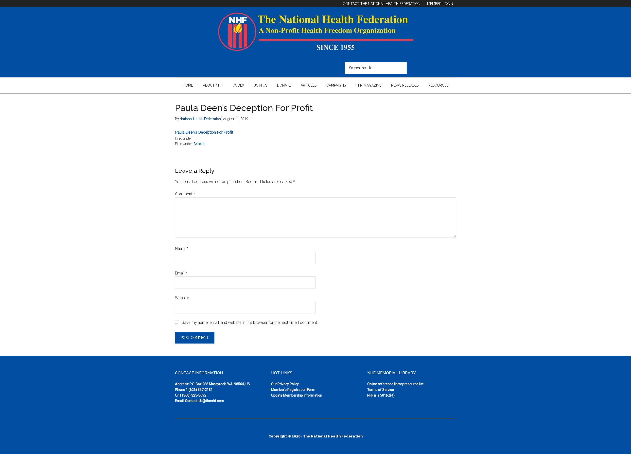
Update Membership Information (296, 395)
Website (182, 297)
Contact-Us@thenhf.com (204, 401)
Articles (199, 144)
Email (181, 273)
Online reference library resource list (395, 384)
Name (181, 248)
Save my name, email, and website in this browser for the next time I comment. (250, 322)
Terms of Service (380, 390)
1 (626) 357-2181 (199, 390)
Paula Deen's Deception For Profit (204, 132)
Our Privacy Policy (285, 384)
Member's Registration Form (293, 390)
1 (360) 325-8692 (192, 395)
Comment (185, 194)
